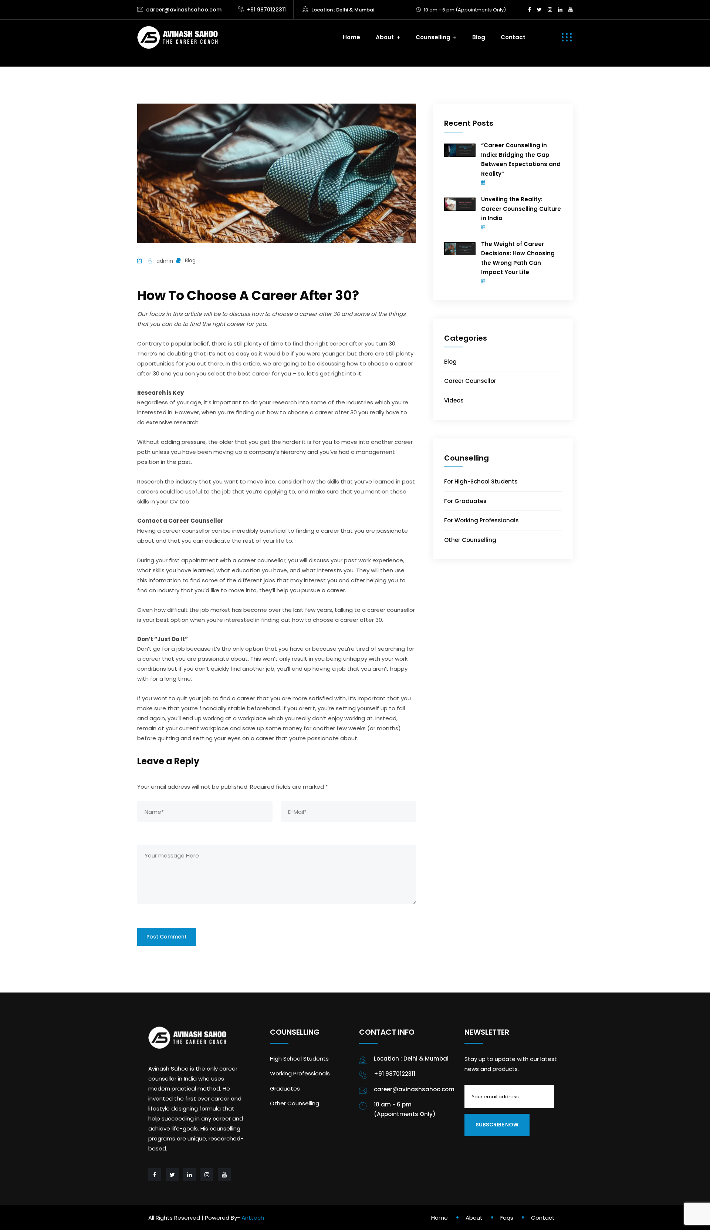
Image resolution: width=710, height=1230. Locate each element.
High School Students (299, 1058)
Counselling (433, 37)
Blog (478, 37)
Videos (454, 400)
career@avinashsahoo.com (184, 9)
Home (351, 37)
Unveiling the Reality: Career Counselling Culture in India (521, 208)
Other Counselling (470, 540)
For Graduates (465, 501)
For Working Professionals (481, 520)
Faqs (506, 1217)
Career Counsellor (470, 381)
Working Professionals (300, 1073)
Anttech (252, 1217)
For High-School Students (481, 481)
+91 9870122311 (266, 9)
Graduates (285, 1088)
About (385, 37)
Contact (513, 37)
